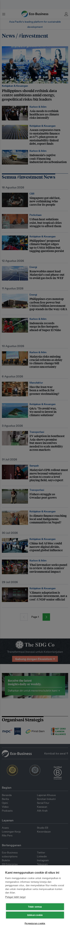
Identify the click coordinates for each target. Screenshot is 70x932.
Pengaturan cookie (35, 923)
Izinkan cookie (35, 915)
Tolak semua (35, 907)
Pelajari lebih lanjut (15, 897)
